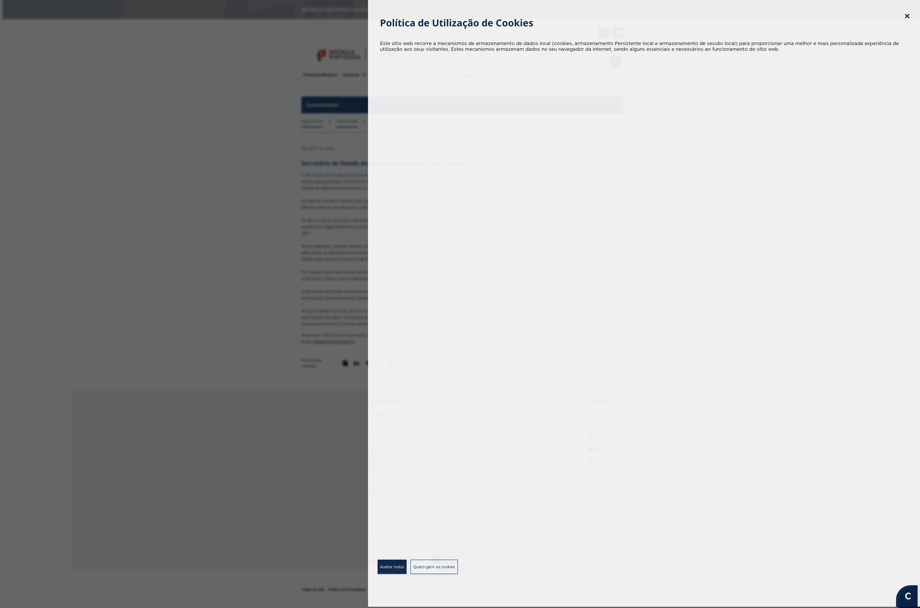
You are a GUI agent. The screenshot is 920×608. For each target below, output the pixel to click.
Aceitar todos (392, 568)
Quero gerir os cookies (434, 568)
